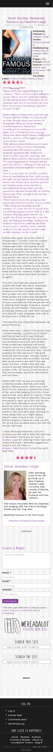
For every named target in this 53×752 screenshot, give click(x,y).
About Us (37, 739)
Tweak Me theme (40, 746)
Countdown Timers (22, 742)
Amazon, (7, 448)
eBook (46, 61)
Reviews (24, 737)
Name (6, 572)
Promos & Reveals (20, 739)
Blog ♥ (38, 742)
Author (47, 64)
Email (6, 581)
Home (14, 737)
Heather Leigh (41, 36)
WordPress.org (16, 723)
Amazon (14, 78)
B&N (23, 78)
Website (13, 520)
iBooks (31, 78)
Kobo (40, 78)
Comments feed (17, 719)
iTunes (32, 448)
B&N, (16, 448)
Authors (36, 737)
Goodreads (39, 70)
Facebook (25, 520)
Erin (41, 25)
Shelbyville (39, 50)
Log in (11, 711)
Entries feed (15, 715)
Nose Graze (26, 749)
